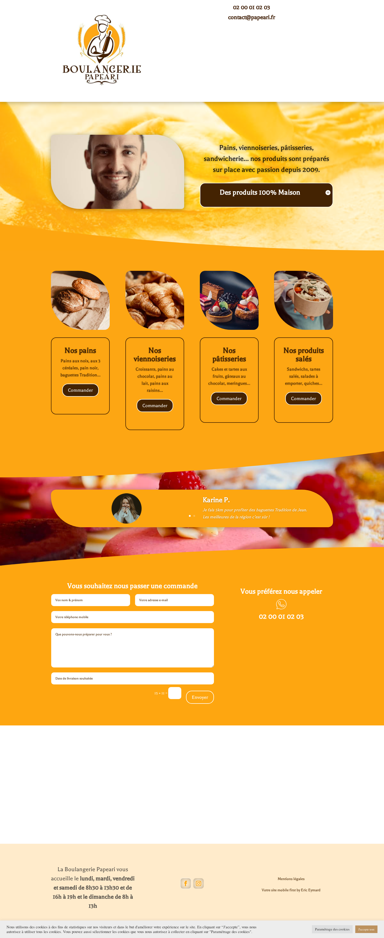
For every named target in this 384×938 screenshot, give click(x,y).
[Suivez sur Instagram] (198, 883)
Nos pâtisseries (229, 354)
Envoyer (200, 697)
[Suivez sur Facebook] (185, 883)
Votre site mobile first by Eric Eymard (291, 890)
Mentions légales (291, 879)
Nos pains (80, 350)
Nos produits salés (303, 354)
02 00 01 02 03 (251, 7)
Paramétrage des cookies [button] (332, 929)
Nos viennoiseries (155, 354)
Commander (80, 390)
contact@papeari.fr (251, 17)
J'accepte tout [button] (366, 929)
